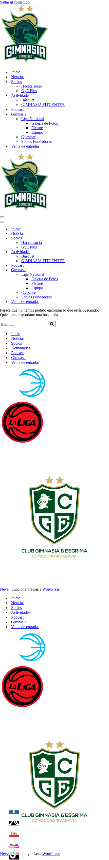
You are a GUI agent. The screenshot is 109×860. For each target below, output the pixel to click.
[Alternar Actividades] (88, 252)
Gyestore (28, 137)
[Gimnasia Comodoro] (25, 63)
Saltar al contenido (15, 2)
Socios (16, 343)
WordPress (51, 589)
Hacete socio (31, 86)
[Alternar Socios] (88, 238)
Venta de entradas (25, 146)
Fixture (37, 128)
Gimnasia (18, 357)
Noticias (17, 77)
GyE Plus (29, 91)
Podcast (17, 109)
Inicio (15, 72)
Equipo (37, 132)
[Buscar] (52, 324)
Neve (4, 589)
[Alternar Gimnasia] (88, 270)
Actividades (20, 348)
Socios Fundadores (36, 141)
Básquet (27, 100)
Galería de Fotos (44, 123)
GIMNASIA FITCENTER (43, 104)
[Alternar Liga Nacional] (88, 274)
